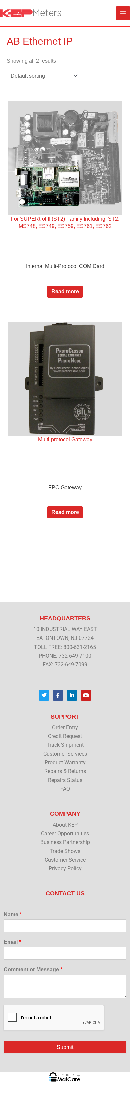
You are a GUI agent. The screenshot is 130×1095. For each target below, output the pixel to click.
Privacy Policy (65, 869)
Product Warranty (65, 763)
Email (12, 942)
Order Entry (65, 728)
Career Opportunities (65, 834)
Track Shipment (65, 745)
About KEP (65, 825)
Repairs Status (65, 780)
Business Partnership (65, 842)
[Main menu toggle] (123, 13)
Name (13, 914)
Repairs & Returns (65, 771)
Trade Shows (65, 851)
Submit (65, 1047)
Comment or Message (33, 969)
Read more (65, 291)
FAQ (65, 789)
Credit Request (65, 736)
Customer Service (65, 860)
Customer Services (65, 754)
